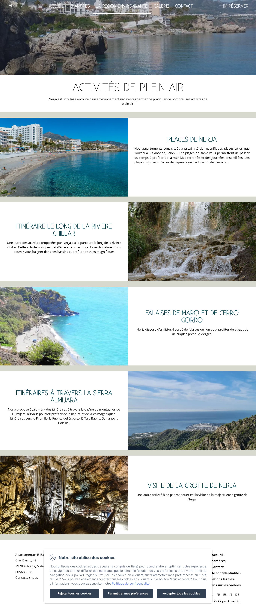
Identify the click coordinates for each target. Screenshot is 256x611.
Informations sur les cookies (218, 585)
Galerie (161, 6)
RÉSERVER (238, 6)
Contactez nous (26, 577)
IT (231, 594)
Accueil (56, 6)
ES (225, 594)
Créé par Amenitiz (227, 601)
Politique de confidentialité (217, 573)
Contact (184, 6)
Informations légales (217, 579)
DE (237, 594)
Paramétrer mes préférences (128, 593)
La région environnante (122, 6)
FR (218, 594)
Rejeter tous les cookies (75, 593)
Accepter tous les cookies (181, 593)
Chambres (80, 6)
